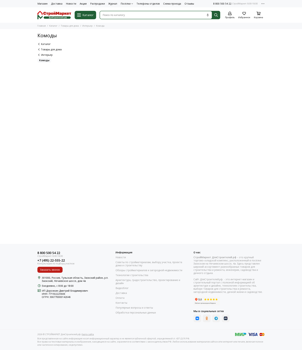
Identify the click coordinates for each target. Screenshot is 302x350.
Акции (83, 3)
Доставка (56, 3)
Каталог (53, 25)
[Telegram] (216, 318)
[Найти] (216, 15)
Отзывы (189, 3)
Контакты (121, 302)
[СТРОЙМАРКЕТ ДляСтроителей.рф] (54, 15)
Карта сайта (88, 334)
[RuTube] (225, 318)
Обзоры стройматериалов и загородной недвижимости (149, 270)
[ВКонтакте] (197, 318)
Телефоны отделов (148, 3)
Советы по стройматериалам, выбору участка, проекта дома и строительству (149, 264)
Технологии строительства (132, 275)
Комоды (44, 60)
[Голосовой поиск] (208, 15)
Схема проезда (172, 3)
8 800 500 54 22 (222, 3)
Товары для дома (70, 25)
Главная (41, 25)
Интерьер (87, 25)
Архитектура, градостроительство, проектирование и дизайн (148, 281)
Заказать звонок (50, 269)
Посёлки (126, 3)
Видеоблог (122, 288)
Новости (71, 3)
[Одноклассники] (207, 318)
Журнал (112, 3)
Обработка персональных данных (136, 312)
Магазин (42, 3)
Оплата (120, 297)
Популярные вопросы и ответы (134, 307)
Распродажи (97, 3)
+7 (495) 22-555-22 (51, 260)
